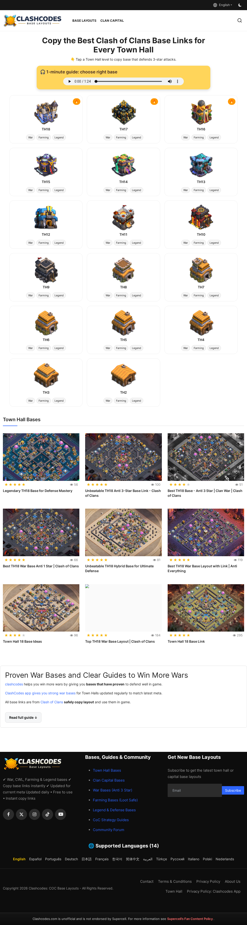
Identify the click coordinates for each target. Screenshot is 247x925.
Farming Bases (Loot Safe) (115, 800)
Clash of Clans (51, 702)
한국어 (117, 859)
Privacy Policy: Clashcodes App (213, 891)
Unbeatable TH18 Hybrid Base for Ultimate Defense (119, 568)
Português (53, 859)
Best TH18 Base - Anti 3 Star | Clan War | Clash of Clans (205, 493)
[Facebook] (8, 814)
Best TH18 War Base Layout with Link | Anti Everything (202, 568)
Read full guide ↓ (23, 717)
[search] (239, 20)
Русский (177, 859)
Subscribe (233, 790)
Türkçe (161, 859)
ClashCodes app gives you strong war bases (40, 693)
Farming (44, 137)
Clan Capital (112, 20)
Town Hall (173, 891)
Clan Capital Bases (109, 780)
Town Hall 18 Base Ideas (22, 641)
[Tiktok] (47, 814)
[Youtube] (60, 814)
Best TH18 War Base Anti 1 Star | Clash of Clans (41, 566)
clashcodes (14, 684)
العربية (147, 859)
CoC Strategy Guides (111, 820)
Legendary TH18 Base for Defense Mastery (37, 491)
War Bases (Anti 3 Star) (112, 790)
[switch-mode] (240, 5)
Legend (59, 137)
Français (102, 859)
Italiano (193, 859)
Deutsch (71, 859)
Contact (146, 881)
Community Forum (108, 829)
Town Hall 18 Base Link (186, 641)
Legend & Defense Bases (114, 810)
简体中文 (132, 859)
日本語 (87, 859)
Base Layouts (84, 20)
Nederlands (225, 859)
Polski (207, 859)
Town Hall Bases (107, 770)
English (223, 5)
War (30, 137)
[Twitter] (21, 814)
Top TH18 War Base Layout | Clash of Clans (120, 641)
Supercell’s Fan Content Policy (190, 919)
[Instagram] (34, 814)
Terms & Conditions (175, 881)
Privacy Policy (208, 881)
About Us (232, 881)
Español (35, 859)
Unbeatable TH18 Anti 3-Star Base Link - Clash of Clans (123, 493)
